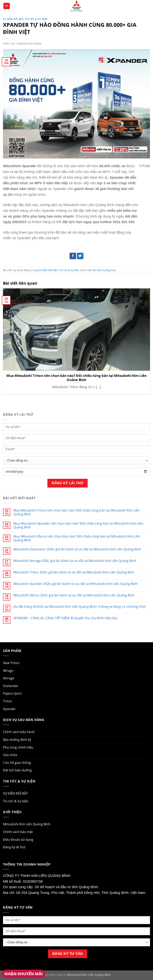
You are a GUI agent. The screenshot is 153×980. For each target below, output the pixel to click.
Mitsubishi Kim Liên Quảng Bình (26, 824)
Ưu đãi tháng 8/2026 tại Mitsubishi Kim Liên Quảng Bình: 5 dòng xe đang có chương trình (79, 607)
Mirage (8, 670)
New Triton (11, 663)
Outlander (10, 686)
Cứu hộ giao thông (17, 762)
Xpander (9, 709)
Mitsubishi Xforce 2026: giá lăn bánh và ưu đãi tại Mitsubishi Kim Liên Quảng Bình (73, 595)
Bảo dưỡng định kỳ (17, 739)
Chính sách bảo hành (19, 732)
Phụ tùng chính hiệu (18, 747)
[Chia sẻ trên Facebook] (73, 256)
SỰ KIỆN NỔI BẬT (13, 18)
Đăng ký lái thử (14, 847)
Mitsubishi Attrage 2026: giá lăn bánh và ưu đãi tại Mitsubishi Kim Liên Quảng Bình (74, 561)
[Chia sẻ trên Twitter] (80, 256)
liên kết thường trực (104, 270)
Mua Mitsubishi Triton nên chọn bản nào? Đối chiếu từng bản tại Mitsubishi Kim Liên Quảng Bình (76, 377)
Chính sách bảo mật (18, 832)
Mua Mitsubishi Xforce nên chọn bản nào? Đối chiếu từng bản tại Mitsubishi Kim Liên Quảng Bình (76, 538)
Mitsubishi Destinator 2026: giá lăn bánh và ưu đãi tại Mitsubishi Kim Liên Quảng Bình (77, 549)
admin (37, 43)
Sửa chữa (10, 755)
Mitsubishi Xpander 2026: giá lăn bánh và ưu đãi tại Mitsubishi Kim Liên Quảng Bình (75, 584)
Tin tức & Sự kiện (36, 18)
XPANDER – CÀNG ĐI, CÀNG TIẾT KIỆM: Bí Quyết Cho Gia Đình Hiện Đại (65, 618)
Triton (7, 701)
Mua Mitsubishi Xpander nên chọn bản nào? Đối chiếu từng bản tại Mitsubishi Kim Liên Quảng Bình (78, 525)
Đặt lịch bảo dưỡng (17, 770)
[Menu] (6, 6)
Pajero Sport (12, 693)
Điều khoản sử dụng (18, 839)
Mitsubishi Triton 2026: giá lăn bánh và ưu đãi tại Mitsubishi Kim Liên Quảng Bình (73, 572)
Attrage (8, 678)
